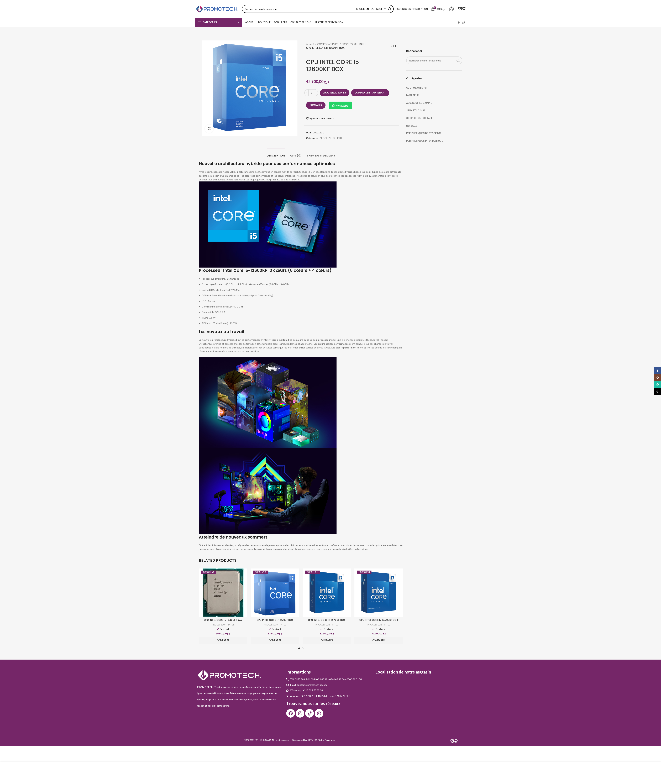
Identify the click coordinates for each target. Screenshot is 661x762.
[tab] (276, 154)
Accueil (310, 44)
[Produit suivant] (398, 46)
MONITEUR (412, 95)
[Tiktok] (309, 713)
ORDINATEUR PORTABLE (420, 118)
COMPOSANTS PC (328, 44)
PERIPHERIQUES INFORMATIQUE (424, 140)
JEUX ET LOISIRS (416, 110)
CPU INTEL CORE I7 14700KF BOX (378, 620)
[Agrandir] (209, 128)
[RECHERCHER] (390, 9)
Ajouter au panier (334, 92)
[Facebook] (290, 713)
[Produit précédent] (391, 46)
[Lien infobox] (451, 9)
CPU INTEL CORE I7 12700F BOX (274, 620)
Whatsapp (342, 105)
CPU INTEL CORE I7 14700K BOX (326, 620)
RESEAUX (411, 125)
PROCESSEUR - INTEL (354, 44)
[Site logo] (216, 8)
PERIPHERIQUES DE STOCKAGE (423, 133)
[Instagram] (300, 713)
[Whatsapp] (319, 713)
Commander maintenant (370, 92)
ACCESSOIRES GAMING (419, 103)
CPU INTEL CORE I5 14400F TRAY (223, 620)
